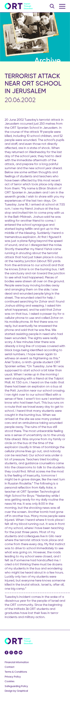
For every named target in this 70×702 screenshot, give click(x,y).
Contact (9, 666)
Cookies (9, 681)
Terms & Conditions (16, 671)
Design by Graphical (16, 690)
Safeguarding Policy (16, 686)
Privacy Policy (13, 676)
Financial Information (17, 662)
